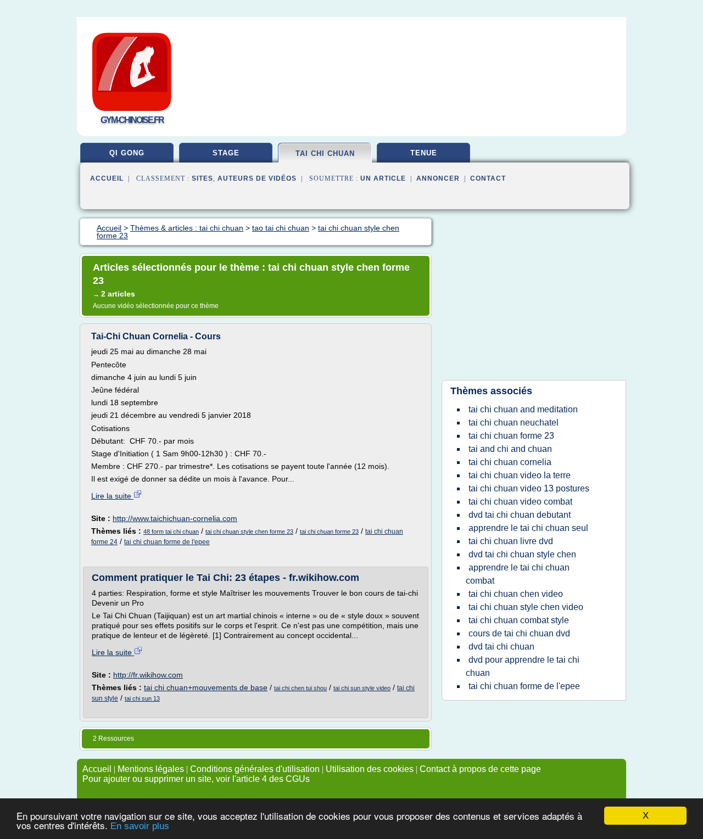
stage (226, 153)
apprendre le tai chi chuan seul (528, 528)
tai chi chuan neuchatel (513, 422)
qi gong (126, 153)
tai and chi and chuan (510, 449)
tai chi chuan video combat (520, 501)
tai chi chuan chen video (515, 594)
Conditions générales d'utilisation (255, 769)
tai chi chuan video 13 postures (528, 488)
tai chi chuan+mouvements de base (205, 687)
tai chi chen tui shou (300, 688)
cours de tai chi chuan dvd (519, 633)
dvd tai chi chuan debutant (519, 514)
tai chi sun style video (361, 688)
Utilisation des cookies (370, 769)
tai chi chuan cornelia (509, 462)
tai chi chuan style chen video (525, 607)
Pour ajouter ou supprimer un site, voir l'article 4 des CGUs (196, 779)
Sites (202, 178)
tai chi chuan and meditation (523, 409)
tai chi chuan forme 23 (329, 531)
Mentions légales (151, 769)
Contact (488, 178)
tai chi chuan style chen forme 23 (249, 531)
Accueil (107, 178)
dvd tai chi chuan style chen (522, 554)
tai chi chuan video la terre (519, 475)
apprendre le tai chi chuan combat (518, 574)
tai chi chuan (325, 153)
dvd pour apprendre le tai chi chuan (522, 666)
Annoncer (438, 178)
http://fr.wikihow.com (148, 674)
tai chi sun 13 (142, 698)
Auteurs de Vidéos (257, 178)
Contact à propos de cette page (480, 769)
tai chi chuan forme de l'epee (167, 542)
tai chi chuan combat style (518, 620)
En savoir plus (139, 826)
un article (383, 178)
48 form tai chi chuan (171, 531)
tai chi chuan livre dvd (510, 541)
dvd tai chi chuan (501, 646)
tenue (423, 153)
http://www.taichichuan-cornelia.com (175, 518)
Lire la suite (112, 495)
